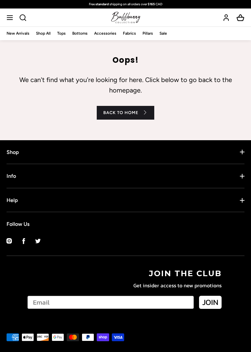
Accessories (105, 33)
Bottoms (80, 33)
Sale (163, 33)
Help (12, 200)
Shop (13, 152)
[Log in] (226, 18)
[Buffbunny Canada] (125, 17)
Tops (61, 33)
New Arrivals (18, 33)
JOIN (210, 302)
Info (11, 176)
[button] (11, 17)
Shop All (43, 33)
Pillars (147, 33)
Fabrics (129, 33)
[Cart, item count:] (240, 18)
